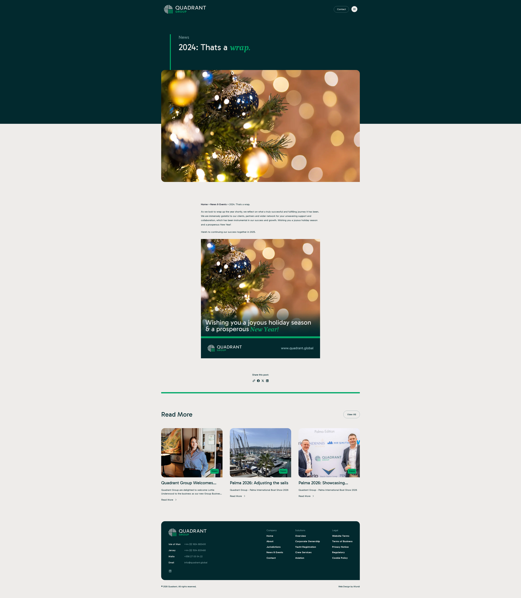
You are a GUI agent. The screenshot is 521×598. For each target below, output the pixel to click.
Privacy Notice (340, 546)
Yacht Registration (305, 546)
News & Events (218, 204)
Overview (300, 535)
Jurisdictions (273, 546)
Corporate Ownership (307, 541)
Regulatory (338, 552)
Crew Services (303, 552)
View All (351, 414)
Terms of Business (342, 541)
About (269, 541)
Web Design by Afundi (349, 586)
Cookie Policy (340, 557)
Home (204, 204)
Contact (341, 9)
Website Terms (340, 535)
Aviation (299, 557)
